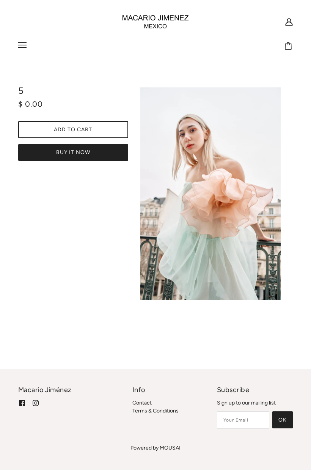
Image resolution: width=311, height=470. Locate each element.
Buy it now (73, 152)
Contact (142, 403)
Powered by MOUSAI (155, 448)
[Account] (289, 22)
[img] (22, 403)
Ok (282, 420)
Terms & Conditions (155, 411)
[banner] (155, 21)
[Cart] (289, 46)
